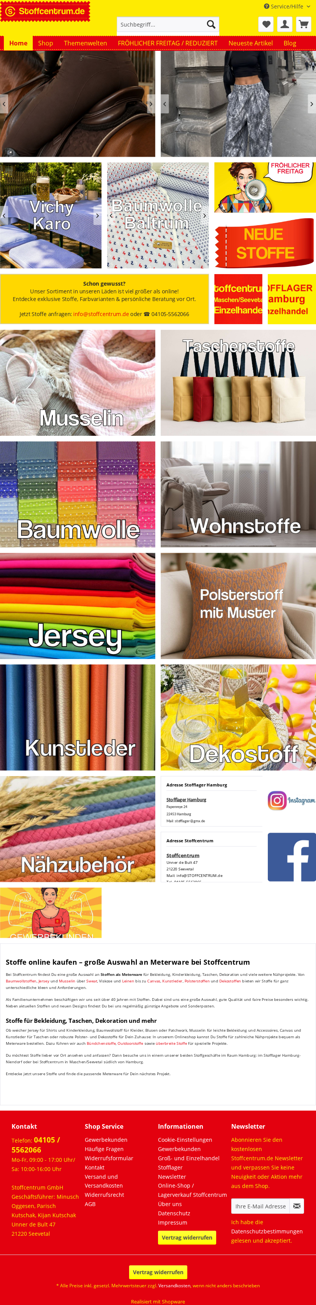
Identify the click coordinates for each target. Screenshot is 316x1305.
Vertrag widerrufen (187, 1237)
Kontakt (94, 1167)
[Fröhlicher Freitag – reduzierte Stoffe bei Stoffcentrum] (265, 187)
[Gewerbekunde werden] (51, 913)
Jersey (44, 981)
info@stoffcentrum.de (101, 314)
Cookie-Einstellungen (185, 1139)
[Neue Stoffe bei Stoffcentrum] (265, 243)
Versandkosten (174, 1285)
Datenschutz (174, 1213)
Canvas (153, 981)
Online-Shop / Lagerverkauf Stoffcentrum (192, 1190)
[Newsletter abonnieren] (296, 1206)
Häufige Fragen (104, 1149)
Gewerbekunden (106, 1139)
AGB (90, 1204)
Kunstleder (172, 981)
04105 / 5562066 (36, 1145)
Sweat (91, 981)
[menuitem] (168, 28)
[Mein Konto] (284, 24)
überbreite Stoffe (171, 1043)
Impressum (172, 1222)
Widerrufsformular (109, 1158)
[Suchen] (211, 24)
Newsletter (172, 1176)
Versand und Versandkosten (104, 1181)
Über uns (170, 1204)
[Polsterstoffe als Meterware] (238, 606)
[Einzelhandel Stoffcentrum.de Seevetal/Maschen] (238, 299)
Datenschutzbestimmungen (267, 1231)
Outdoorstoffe (130, 1043)
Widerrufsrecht (104, 1194)
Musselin (67, 981)
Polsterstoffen (197, 981)
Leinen (128, 981)
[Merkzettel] (266, 24)
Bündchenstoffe (101, 1043)
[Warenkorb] (303, 24)
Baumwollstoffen (21, 981)
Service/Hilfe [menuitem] (287, 6)
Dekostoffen (230, 981)
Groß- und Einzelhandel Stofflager (189, 1162)
